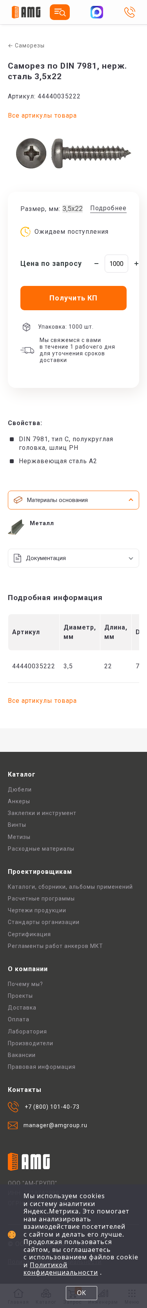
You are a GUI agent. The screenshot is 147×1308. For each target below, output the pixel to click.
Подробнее (108, 208)
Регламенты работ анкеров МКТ (55, 946)
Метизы (19, 837)
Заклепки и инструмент (42, 813)
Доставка (22, 1007)
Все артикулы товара (42, 115)
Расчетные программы (41, 898)
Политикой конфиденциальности (61, 1269)
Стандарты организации (44, 922)
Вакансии (22, 1055)
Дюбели (20, 789)
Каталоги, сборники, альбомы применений (70, 887)
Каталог (22, 774)
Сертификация (29, 934)
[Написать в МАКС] (97, 12)
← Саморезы (26, 45)
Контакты (25, 1089)
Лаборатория (27, 1031)
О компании (28, 969)
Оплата (18, 1019)
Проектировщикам (40, 871)
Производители (30, 1043)
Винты (17, 825)
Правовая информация (42, 1067)
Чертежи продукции (37, 910)
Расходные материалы (41, 849)
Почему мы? (25, 984)
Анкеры (19, 801)
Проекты (20, 996)
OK (81, 1292)
